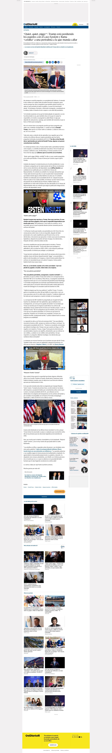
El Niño (75, 1)
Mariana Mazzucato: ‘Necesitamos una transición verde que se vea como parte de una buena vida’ (73, 404)
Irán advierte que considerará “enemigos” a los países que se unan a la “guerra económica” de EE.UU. (33, 670)
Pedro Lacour (47, 541)
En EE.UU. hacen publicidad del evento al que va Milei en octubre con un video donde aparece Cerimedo (54, 518)
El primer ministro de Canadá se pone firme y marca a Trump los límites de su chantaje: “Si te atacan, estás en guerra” (33, 539)
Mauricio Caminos (48, 521)
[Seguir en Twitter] (72, 737)
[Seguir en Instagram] (77, 737)
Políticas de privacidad (55, 750)
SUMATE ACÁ (53, 745)
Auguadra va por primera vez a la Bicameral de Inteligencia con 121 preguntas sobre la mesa (54, 538)
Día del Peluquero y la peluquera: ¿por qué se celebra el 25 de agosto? (33, 708)
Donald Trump (31, 487)
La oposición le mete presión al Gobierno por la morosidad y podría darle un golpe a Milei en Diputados (33, 609)
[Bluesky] (53, 62)
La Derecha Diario (47, 1)
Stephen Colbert (41, 344)
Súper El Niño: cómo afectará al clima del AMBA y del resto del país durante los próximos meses (73, 411)
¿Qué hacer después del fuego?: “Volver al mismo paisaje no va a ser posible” (73, 418)
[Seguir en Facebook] (74, 737)
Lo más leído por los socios (30, 501)
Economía (31, 27)
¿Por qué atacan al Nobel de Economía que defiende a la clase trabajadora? (33, 517)
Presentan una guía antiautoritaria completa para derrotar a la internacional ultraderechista (54, 690)
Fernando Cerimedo (61, 1)
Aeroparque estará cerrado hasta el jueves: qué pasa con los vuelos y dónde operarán (33, 650)
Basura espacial (86, 1)
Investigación (47, 27)
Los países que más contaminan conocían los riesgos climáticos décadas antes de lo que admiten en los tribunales (73, 426)
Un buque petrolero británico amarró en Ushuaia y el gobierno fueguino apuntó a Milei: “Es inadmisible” (54, 610)
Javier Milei (36, 1)
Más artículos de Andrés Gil (30, 545)
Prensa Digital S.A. (46, 750)
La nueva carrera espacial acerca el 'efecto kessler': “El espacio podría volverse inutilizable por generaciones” (80, 230)
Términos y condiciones (64, 750)
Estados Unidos (38, 487)
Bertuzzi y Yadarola (42, 1)
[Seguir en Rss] (81, 737)
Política (26, 27)
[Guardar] (61, 62)
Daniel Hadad (79, 1)
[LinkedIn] (58, 62)
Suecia (82, 1)
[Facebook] (50, 62)
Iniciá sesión (81, 24)
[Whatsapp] (47, 62)
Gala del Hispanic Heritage (54, 1)
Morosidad (33, 1)
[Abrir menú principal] (87, 24)
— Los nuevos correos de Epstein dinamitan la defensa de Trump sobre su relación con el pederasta (48, 47)
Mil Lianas (53, 27)
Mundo (25, 487)
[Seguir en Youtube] (79, 737)
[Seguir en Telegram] (75, 737)
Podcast (58, 27)
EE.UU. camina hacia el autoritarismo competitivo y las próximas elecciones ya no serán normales (32, 586)
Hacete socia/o (75, 24)
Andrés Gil (31, 52)
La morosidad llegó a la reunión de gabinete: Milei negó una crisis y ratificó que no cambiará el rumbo (54, 709)
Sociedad (36, 27)
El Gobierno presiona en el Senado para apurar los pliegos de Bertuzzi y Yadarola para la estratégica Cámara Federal (33, 690)
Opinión (41, 27)
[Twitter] (55, 62)
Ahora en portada (28, 593)
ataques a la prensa (46, 487)
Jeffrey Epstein (54, 487)
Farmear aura (72, 1)
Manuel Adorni (67, 1)
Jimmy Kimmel (59, 344)
